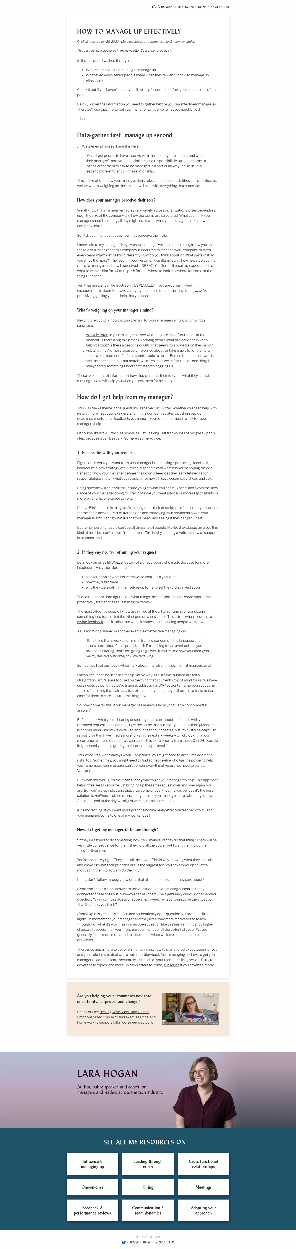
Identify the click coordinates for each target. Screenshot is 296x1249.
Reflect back (87, 720)
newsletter (132, 51)
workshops (139, 815)
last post (94, 61)
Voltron (185, 533)
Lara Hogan (107, 1074)
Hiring (148, 1187)
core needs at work (92, 685)
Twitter (165, 408)
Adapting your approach (203, 1210)
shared (107, 631)
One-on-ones (92, 1187)
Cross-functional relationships (203, 1164)
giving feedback (90, 622)
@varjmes (98, 851)
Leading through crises (148, 1164)
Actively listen (97, 335)
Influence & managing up (92, 1164)
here (134, 146)
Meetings (203, 1187)
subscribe (171, 965)
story (131, 562)
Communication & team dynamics (148, 1210)
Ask (89, 350)
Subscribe (148, 51)
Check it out (86, 90)
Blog (202, 7)
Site (178, 7)
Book (189, 7)
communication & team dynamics (171, 42)
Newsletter (219, 7)
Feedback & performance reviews (92, 1210)
